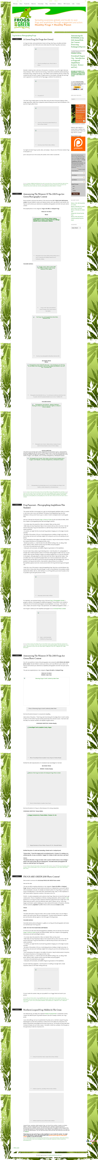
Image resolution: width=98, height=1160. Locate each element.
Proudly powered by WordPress (54, 1155)
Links (73, 3)
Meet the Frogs (65, 183)
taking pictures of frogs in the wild (33, 646)
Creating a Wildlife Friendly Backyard (34, 183)
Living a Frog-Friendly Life (57, 183)
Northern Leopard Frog (61, 1139)
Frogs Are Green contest (27, 493)
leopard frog (54, 1139)
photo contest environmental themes (60, 493)
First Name (78, 175)
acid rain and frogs (55, 1137)
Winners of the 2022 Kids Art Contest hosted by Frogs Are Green (77, 218)
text (73, 188)
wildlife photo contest (58, 1000)
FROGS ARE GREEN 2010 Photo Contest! (41, 876)
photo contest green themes (28, 494)
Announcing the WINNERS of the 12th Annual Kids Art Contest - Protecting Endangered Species (78, 41)
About (21, 3)
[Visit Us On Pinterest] (94, 1157)
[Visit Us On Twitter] (89, 1157)
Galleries (60, 3)
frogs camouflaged (38, 1139)
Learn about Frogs (48, 183)
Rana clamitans (53, 185)
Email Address (78, 170)
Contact (78, 3)
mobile (74, 190)
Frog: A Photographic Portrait (57, 600)
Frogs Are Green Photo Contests (46, 491)
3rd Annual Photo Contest (59, 608)
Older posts (15, 1147)
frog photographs (33, 867)
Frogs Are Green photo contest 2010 (58, 999)
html (74, 186)
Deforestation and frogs (31, 1137)
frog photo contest (26, 867)
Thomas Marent (42, 646)
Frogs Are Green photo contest (38, 493)
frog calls (43, 183)
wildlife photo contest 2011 (51, 646)
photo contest (32, 1000)
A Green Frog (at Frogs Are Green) (38, 39)
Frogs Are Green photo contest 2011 (33, 645)
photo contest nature (37, 494)
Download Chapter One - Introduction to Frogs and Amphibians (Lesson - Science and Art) (78, 61)
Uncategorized (38, 184)
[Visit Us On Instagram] (91, 1157)
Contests (28, 491)
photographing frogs (46, 185)
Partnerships (40, 3)
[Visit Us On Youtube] (96, 1157)
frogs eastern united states (32, 185)
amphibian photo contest (44, 998)
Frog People (36, 643)
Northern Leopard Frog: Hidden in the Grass (42, 1010)
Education (33, 3)
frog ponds (62, 184)
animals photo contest (53, 998)
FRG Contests (67, 3)
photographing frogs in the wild (43, 495)
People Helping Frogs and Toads (29, 184)
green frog (40, 185)
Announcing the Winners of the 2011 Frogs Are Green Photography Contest (43, 195)
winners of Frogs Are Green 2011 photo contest (58, 495)
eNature (27, 1131)
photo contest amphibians (49, 493)
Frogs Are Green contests (35, 491)
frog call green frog (55, 184)
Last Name (78, 179)
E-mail (67, 898)
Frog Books (26, 3)
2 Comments (59, 185)
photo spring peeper (43, 645)
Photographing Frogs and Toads (59, 491)
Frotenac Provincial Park (50, 1013)
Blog (46, 3)
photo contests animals (46, 494)
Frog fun (32, 643)
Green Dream (53, 3)
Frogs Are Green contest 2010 (34, 999)
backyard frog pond (48, 184)
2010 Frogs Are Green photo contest (62, 866)
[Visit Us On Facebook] (87, 1157)
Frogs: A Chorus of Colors (46, 519)
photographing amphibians (55, 494)
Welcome (15, 3)
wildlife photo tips (59, 646)
